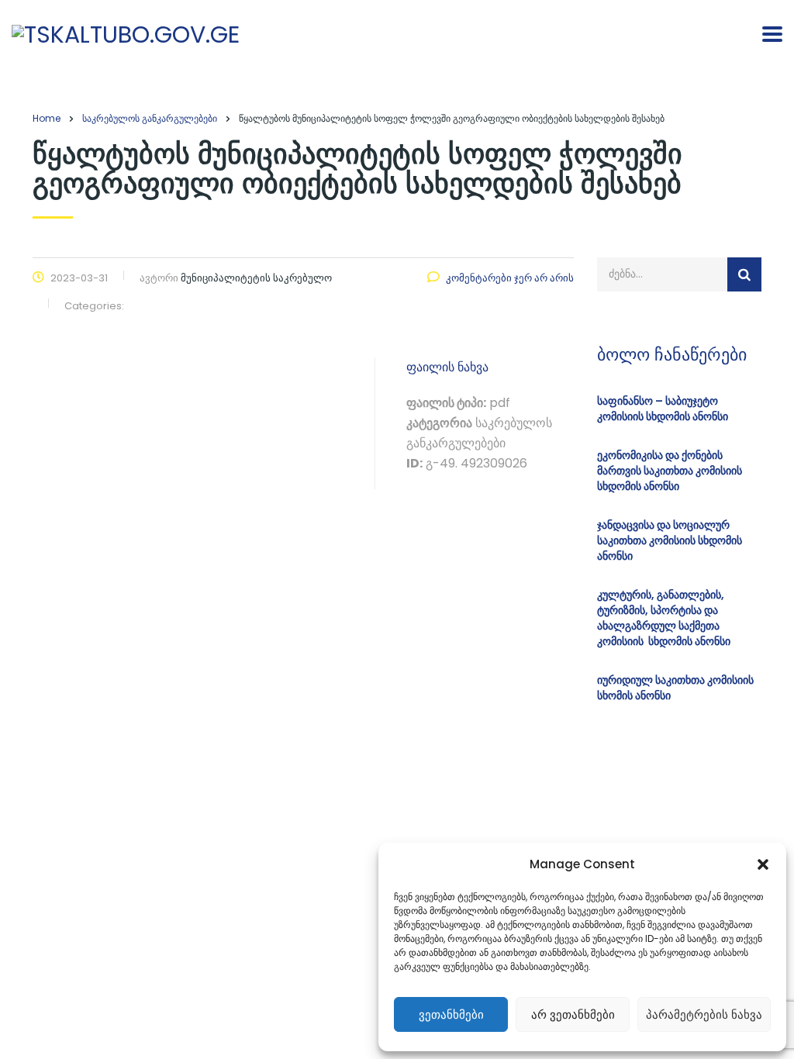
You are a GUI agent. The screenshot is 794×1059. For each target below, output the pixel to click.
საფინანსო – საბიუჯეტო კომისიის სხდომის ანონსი (662, 408)
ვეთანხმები (451, 1014)
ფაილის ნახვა (447, 367)
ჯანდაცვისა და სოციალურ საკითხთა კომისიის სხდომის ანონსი (669, 540)
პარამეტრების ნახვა (704, 1014)
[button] (763, 864)
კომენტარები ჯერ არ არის (510, 278)
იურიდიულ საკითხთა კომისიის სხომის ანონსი (675, 687)
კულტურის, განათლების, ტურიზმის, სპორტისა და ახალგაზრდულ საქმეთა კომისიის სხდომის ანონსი (663, 618)
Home (46, 118)
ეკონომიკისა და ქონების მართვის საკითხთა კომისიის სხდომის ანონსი (669, 470)
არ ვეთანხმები (573, 1014)
